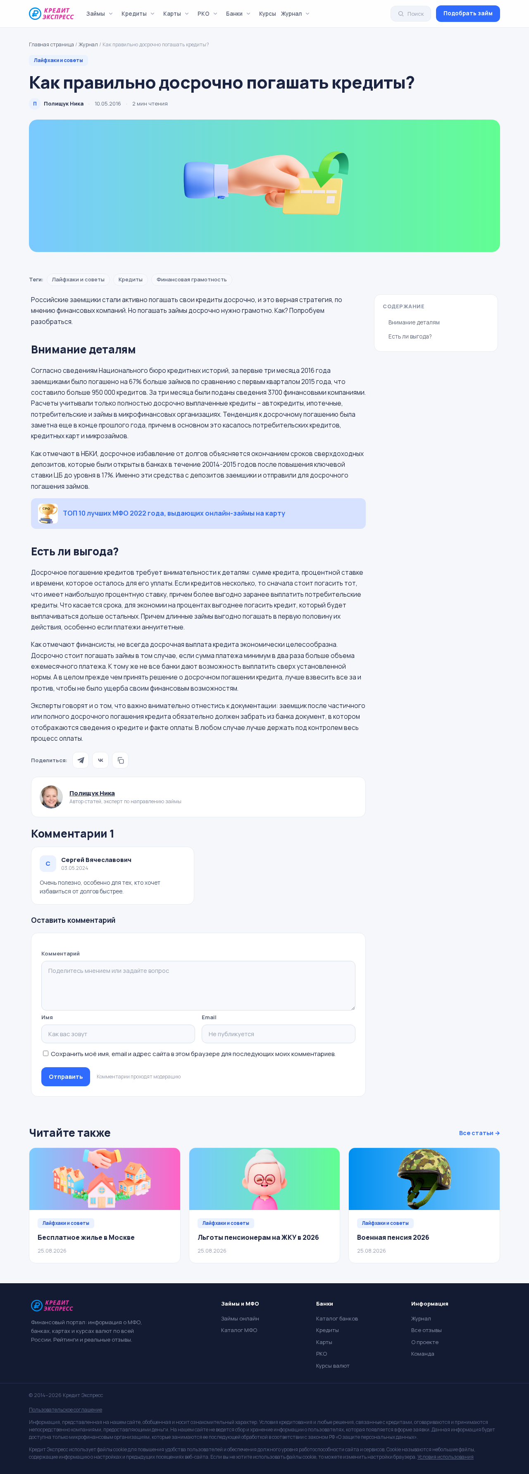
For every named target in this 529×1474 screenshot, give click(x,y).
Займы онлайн (240, 1318)
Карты (172, 13)
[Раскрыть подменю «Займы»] (111, 13)
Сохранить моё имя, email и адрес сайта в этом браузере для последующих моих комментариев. (193, 1053)
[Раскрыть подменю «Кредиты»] (152, 13)
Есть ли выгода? (410, 336)
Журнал (291, 13)
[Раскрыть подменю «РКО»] (215, 13)
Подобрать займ (468, 13)
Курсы (267, 13)
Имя (47, 1017)
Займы (95, 13)
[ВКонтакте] (100, 760)
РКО (204, 13)
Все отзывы (426, 1330)
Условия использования (445, 1456)
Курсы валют (333, 1365)
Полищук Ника (92, 793)
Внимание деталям (414, 322)
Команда (422, 1353)
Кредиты (134, 13)
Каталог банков (337, 1318)
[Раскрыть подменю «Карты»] (187, 13)
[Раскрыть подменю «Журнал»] (307, 13)
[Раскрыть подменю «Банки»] (248, 13)
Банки (234, 13)
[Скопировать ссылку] (120, 760)
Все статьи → (479, 1133)
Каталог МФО (239, 1330)
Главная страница (51, 44)
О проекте (424, 1342)
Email (209, 1017)
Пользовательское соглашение (65, 1409)
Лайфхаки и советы (58, 60)
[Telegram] (80, 760)
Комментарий (60, 953)
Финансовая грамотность (192, 279)
